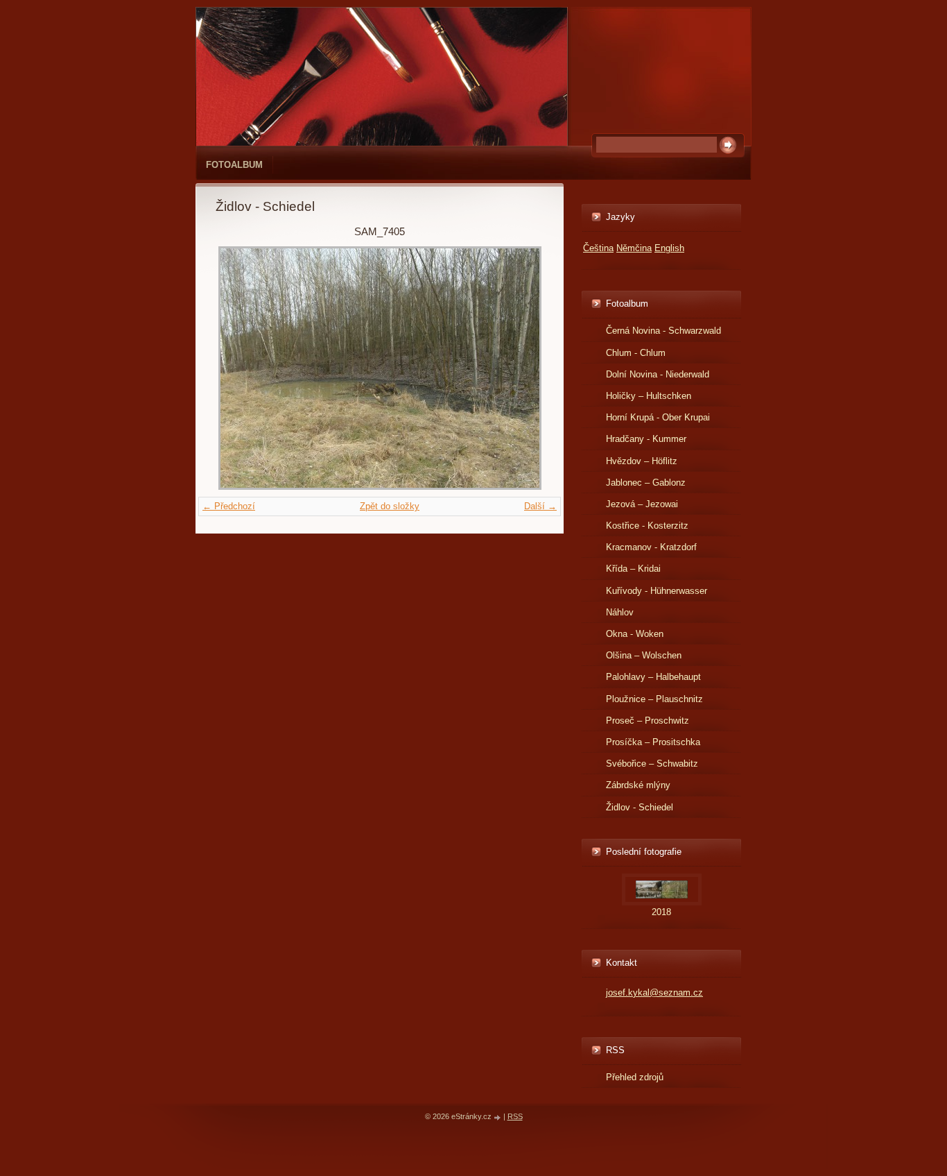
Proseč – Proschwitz (647, 720)
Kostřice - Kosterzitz (647, 525)
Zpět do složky (389, 506)
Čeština (598, 248)
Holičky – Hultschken (648, 396)
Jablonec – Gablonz (646, 482)
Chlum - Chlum (636, 353)
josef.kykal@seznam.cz (654, 992)
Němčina (634, 248)
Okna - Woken (634, 634)
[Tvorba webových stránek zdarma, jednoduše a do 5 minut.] (498, 1117)
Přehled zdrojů (634, 1077)
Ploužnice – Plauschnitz (654, 699)
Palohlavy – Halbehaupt (653, 677)
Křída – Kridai (633, 568)
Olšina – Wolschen (643, 655)
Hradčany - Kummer (646, 439)
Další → (540, 506)
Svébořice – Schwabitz (652, 763)
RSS (515, 1116)
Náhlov (620, 612)
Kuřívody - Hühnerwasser (656, 591)
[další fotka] (521, 368)
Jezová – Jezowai (642, 504)
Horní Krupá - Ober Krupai (658, 417)
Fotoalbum (234, 165)
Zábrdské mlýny (638, 785)
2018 (661, 912)
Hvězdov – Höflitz (641, 461)
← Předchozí (228, 506)
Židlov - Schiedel (639, 807)
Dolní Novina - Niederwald (657, 374)
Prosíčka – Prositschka (653, 742)
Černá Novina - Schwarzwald (663, 330)
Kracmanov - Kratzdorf (651, 547)
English (669, 248)
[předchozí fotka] (238, 368)
